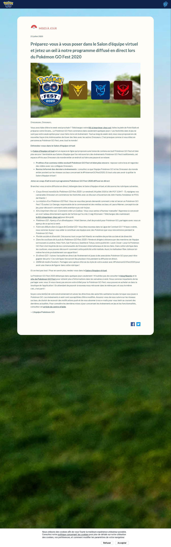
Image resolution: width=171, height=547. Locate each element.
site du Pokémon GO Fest (43, 279)
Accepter (122, 543)
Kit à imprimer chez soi (100, 127)
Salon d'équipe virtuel (44, 151)
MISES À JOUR (48, 28)
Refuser (107, 543)
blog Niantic (126, 275)
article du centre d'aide (54, 306)
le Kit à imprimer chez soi (48, 217)
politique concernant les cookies (73, 534)
